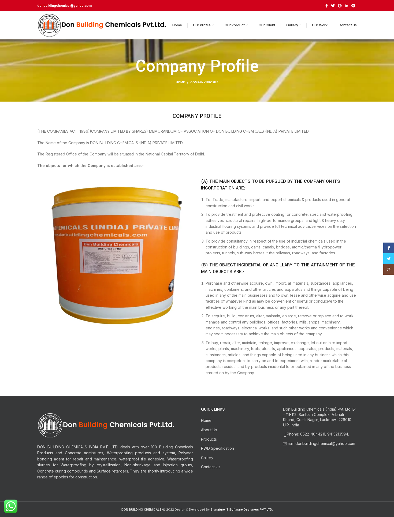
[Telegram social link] (353, 5)
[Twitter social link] (332, 5)
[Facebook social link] (326, 5)
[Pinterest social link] (339, 5)
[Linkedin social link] (346, 5)
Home (180, 82)
